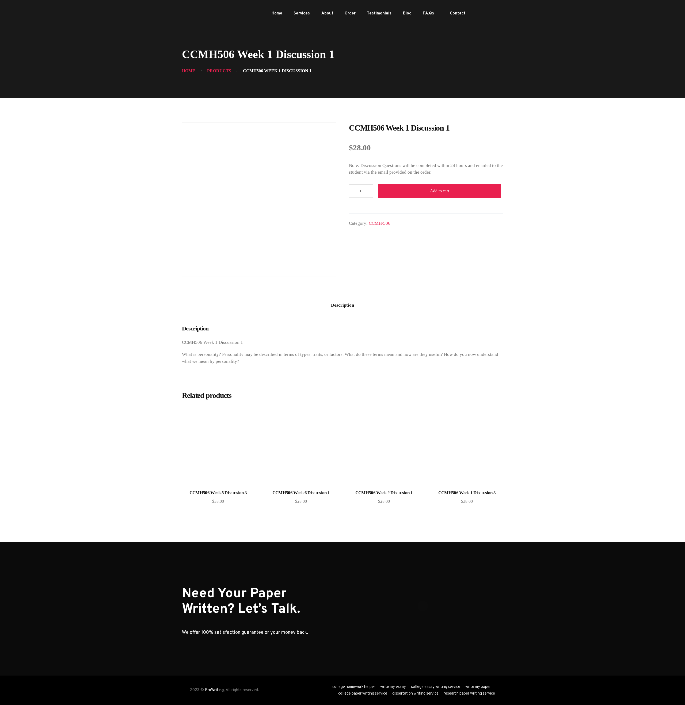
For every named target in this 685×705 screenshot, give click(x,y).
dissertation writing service (415, 693)
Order (350, 13)
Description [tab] (342, 305)
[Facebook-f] (481, 13)
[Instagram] (498, 13)
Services (302, 13)
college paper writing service (362, 693)
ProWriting (214, 690)
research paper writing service (469, 693)
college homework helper (353, 686)
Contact (458, 13)
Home (277, 13)
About (327, 13)
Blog (407, 13)
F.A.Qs (428, 13)
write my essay (393, 686)
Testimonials (379, 13)
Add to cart (439, 191)
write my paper (478, 686)
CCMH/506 (379, 223)
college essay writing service (435, 686)
